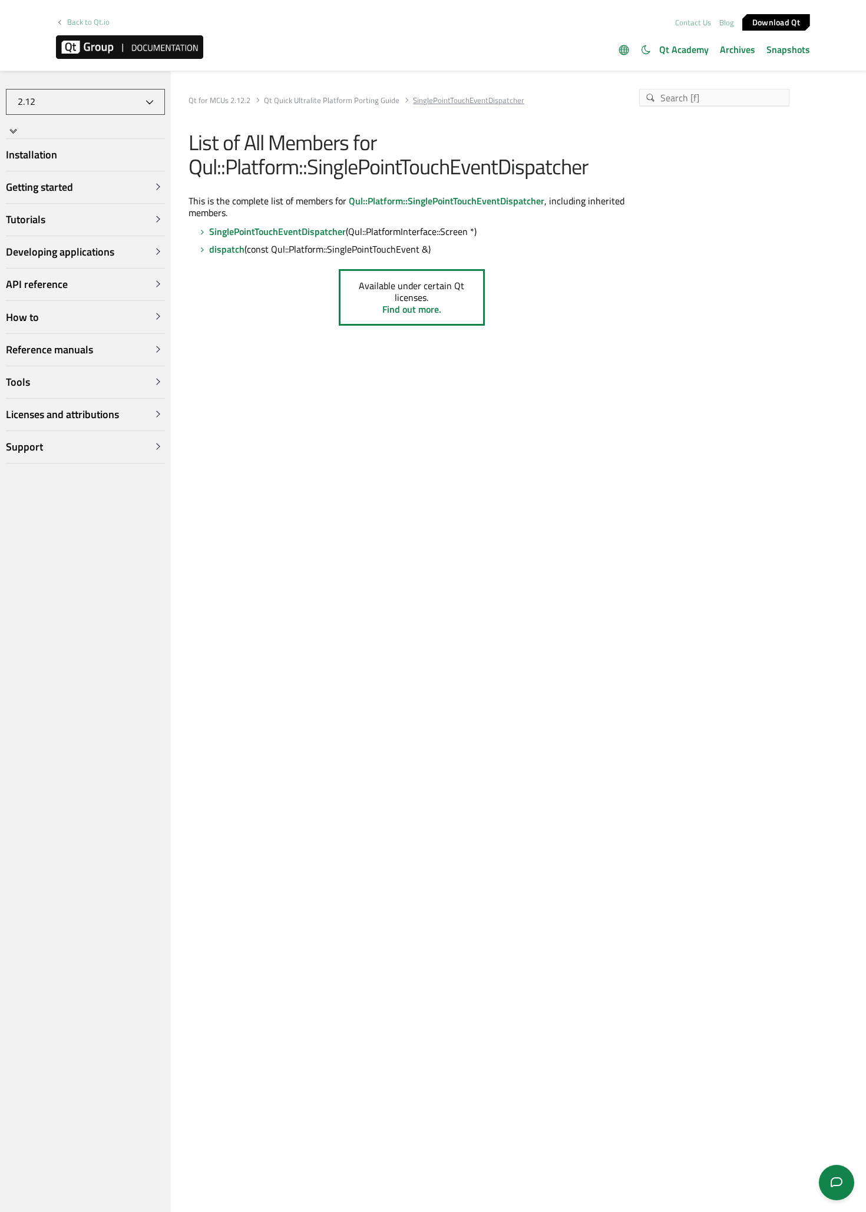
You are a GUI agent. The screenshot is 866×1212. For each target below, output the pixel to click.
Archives (737, 49)
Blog (726, 22)
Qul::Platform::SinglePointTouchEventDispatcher (446, 201)
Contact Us (693, 22)
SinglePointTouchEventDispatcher (277, 231)
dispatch (226, 249)
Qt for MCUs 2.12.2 (219, 100)
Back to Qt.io (88, 22)
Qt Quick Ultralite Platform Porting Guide (331, 100)
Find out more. (411, 309)
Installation (31, 155)
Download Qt (776, 21)
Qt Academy (684, 49)
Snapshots (788, 49)
